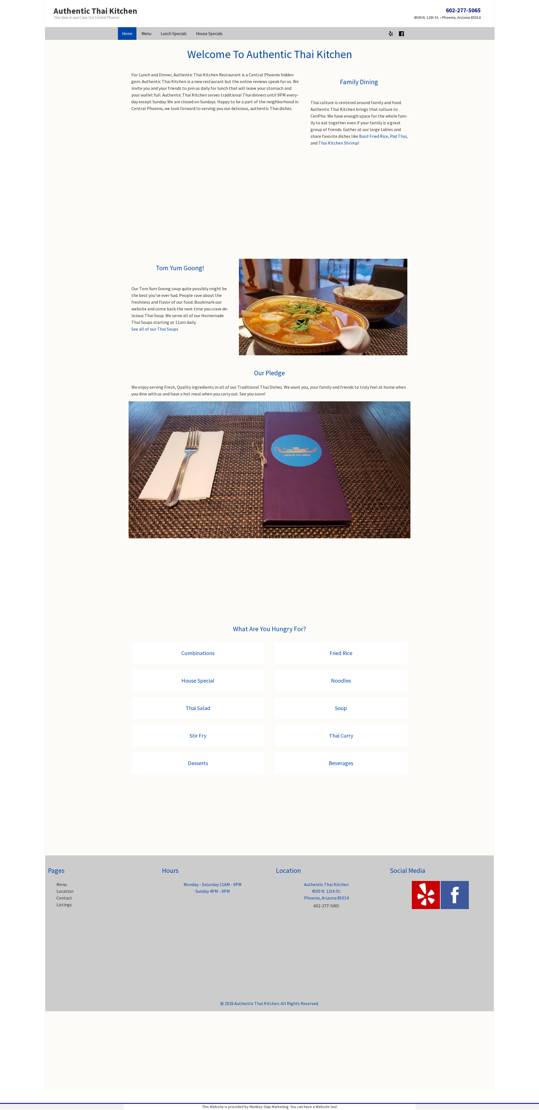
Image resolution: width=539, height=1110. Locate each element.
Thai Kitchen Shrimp (338, 143)
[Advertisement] (269, 205)
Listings (64, 904)
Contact (64, 898)
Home (127, 33)
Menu (146, 33)
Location (65, 891)
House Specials (209, 33)
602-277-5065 (463, 10)
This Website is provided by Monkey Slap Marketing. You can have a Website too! (269, 1106)
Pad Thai (398, 136)
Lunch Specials (174, 33)
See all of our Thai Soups (154, 329)
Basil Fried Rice (373, 136)
